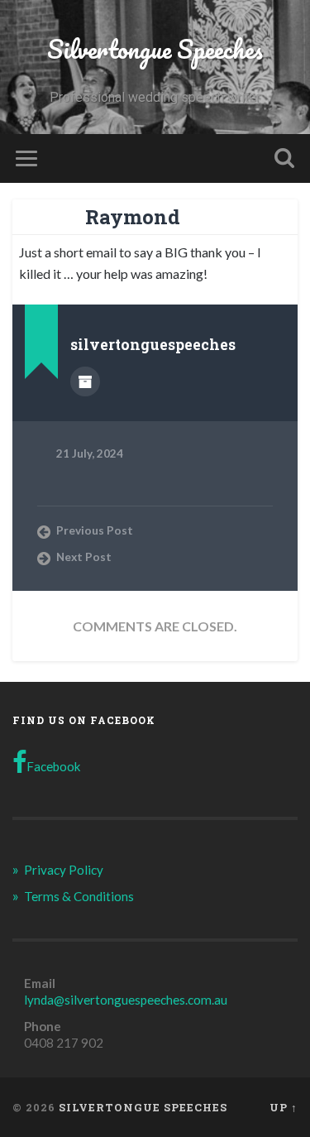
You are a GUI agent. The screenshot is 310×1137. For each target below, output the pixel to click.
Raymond (132, 217)
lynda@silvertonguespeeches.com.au (125, 999)
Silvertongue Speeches (155, 49)
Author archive (85, 381)
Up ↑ (283, 1107)
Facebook (53, 766)
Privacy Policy (63, 869)
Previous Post (94, 530)
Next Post (84, 557)
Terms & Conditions (79, 896)
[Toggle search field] (284, 158)
